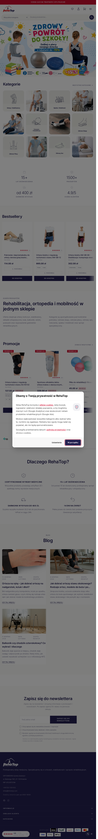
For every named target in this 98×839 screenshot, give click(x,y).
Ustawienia (57, 442)
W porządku (73, 442)
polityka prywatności (56, 429)
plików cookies (46, 405)
